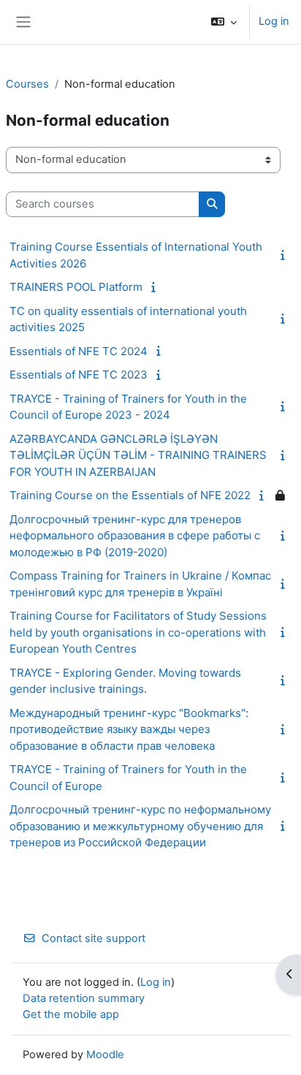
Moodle (105, 1054)
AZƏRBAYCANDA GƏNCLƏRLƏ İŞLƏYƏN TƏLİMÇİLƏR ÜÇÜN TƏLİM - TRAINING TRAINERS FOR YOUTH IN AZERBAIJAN (138, 455)
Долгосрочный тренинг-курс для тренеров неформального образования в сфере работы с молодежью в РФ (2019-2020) (134, 535)
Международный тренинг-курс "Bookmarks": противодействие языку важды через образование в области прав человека (128, 729)
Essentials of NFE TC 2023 (78, 374)
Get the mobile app (71, 1014)
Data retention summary (84, 998)
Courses (27, 84)
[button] (224, 22)
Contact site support (93, 938)
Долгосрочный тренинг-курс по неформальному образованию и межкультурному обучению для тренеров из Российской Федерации (140, 825)
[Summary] (285, 255)
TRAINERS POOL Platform (75, 287)
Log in (274, 21)
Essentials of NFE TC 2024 (78, 351)
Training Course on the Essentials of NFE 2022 (130, 495)
